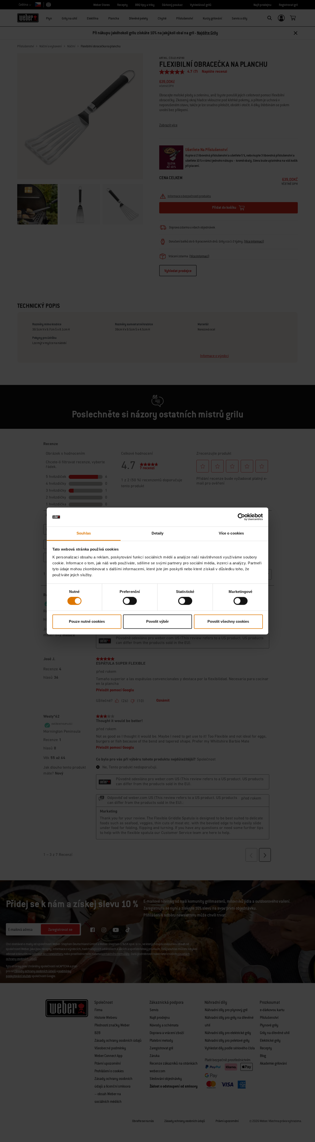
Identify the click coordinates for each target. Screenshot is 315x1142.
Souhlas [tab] (84, 533)
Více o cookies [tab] (231, 533)
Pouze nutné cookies (87, 621)
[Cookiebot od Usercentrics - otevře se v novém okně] (241, 517)
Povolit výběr (157, 621)
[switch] (130, 601)
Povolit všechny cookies (228, 621)
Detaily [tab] (158, 533)
